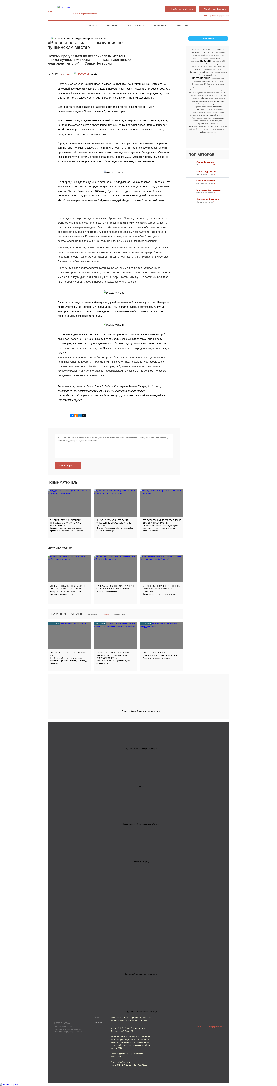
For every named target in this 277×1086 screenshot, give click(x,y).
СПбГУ (209, 49)
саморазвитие (209, 93)
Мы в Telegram (209, 38)
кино (201, 87)
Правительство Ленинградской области (141, 824)
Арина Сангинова (205, 162)
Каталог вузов (212, 84)
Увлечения (160, 26)
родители (196, 55)
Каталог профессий (197, 72)
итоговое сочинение (201, 58)
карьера (198, 107)
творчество (214, 123)
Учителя (209, 109)
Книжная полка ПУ (199, 84)
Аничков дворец (141, 861)
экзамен (215, 81)
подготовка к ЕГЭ (207, 52)
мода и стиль (195, 115)
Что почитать (220, 52)
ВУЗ (225, 93)
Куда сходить (203, 123)
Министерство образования (202, 118)
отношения (221, 115)
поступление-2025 (208, 69)
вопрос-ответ (199, 109)
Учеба (197, 69)
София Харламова (205, 180)
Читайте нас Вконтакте (215, 9)
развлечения (219, 55)
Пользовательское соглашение (67, 1029)
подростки (222, 90)
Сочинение (200, 129)
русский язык (218, 109)
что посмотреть (197, 64)
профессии (220, 64)
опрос (221, 104)
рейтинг (192, 129)
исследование (198, 112)
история (219, 93)
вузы (225, 126)
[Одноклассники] (76, 415)
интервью (221, 101)
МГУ (208, 129)
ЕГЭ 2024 (192, 93)
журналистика (218, 49)
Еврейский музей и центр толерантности (141, 711)
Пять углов (65, 74)
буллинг (200, 93)
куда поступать (218, 112)
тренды (213, 126)
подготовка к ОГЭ (198, 49)
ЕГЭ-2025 (222, 95)
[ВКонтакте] (72, 415)
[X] (84, 415)
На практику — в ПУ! (210, 95)
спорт (224, 87)
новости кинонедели (210, 90)
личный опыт (211, 75)
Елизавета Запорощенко (209, 190)
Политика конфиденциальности (68, 1032)
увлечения (217, 107)
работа (203, 132)
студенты (212, 101)
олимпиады (213, 98)
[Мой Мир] (80, 415)
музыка (221, 84)
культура (219, 58)
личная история (206, 66)
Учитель (202, 75)
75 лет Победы (209, 87)
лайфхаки (204, 98)
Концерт (224, 72)
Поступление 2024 (218, 61)
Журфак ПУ (182, 26)
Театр (218, 87)
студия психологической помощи (141, 1011)
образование (207, 107)
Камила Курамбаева (206, 171)
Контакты (98, 1022)
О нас (96, 1018)
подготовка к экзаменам (199, 126)
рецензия (194, 87)
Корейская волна (207, 55)
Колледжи (207, 112)
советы (218, 69)
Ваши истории (136, 26)
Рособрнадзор (196, 90)
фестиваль (195, 61)
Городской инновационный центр (141, 974)
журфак (214, 104)
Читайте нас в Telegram (182, 9)
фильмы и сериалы (199, 101)
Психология (210, 64)
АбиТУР (93, 26)
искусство (219, 121)
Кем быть (112, 26)
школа (195, 121)
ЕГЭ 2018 (195, 104)
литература (211, 132)
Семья (213, 129)
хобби (219, 126)
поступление (201, 78)
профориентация (218, 78)
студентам (205, 104)
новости (205, 60)
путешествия (218, 118)
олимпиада (206, 81)
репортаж (197, 81)
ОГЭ (221, 81)
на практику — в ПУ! (206, 121)
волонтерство (222, 129)
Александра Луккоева (207, 199)
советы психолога (213, 72)
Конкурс (222, 98)
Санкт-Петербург (219, 66)
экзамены (195, 66)
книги (212, 58)
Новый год (195, 98)
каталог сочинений (208, 115)
